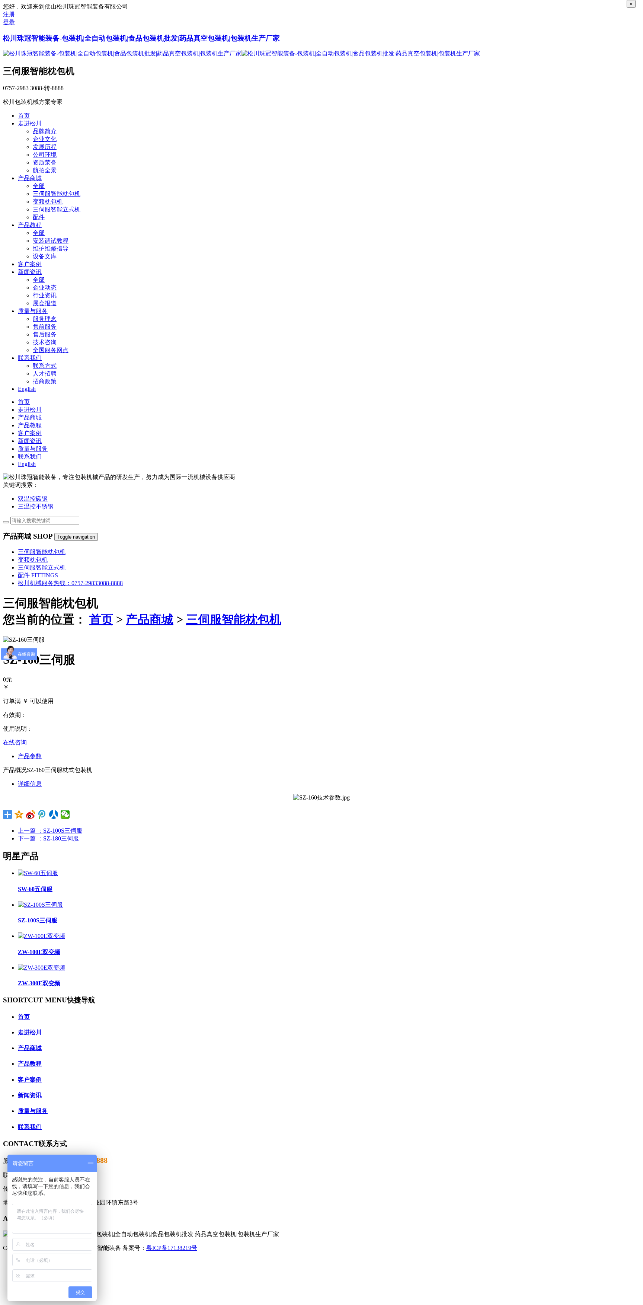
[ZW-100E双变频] (41, 936)
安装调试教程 (50, 240)
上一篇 (50, 830)
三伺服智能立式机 (56, 209)
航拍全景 (45, 170)
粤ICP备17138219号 (171, 1248)
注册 (9, 14)
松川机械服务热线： (70, 583)
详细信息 (30, 784)
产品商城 (149, 619)
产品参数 (30, 756)
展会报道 (45, 303)
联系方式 (45, 366)
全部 (39, 186)
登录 (9, 22)
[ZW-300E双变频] (41, 967)
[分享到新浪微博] (30, 814)
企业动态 (45, 287)
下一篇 (48, 838)
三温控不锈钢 (36, 506)
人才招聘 (45, 373)
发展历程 (45, 147)
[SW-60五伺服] (38, 873)
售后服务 (45, 334)
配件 (39, 217)
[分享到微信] (65, 814)
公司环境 (45, 154)
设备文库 (45, 256)
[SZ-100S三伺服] (40, 905)
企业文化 (45, 139)
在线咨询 (15, 742)
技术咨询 (45, 342)
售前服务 (45, 326)
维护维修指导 (50, 248)
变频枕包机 (48, 201)
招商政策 (45, 381)
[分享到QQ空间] (19, 814)
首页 (101, 619)
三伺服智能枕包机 (56, 194)
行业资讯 (45, 295)
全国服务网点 (50, 350)
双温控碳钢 (33, 498)
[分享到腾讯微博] (42, 814)
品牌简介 (45, 131)
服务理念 (45, 319)
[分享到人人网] (53, 814)
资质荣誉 (45, 162)
